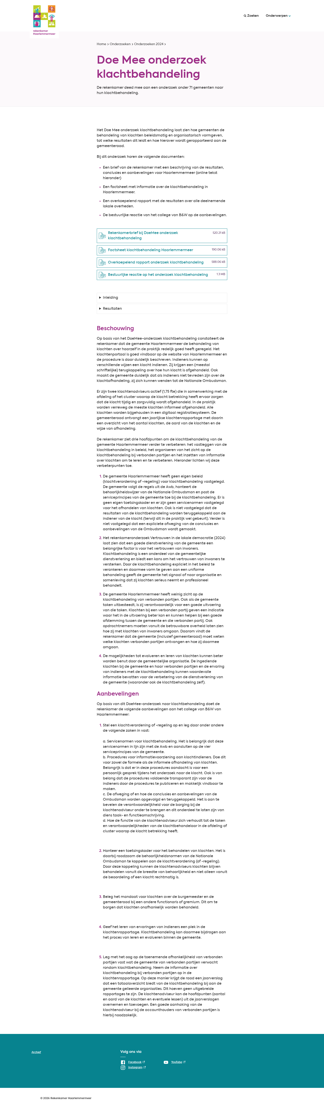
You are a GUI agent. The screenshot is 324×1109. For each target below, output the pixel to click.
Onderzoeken (120, 44)
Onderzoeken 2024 (148, 44)
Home (101, 44)
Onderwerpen (277, 15)
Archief (36, 1052)
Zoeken (253, 15)
